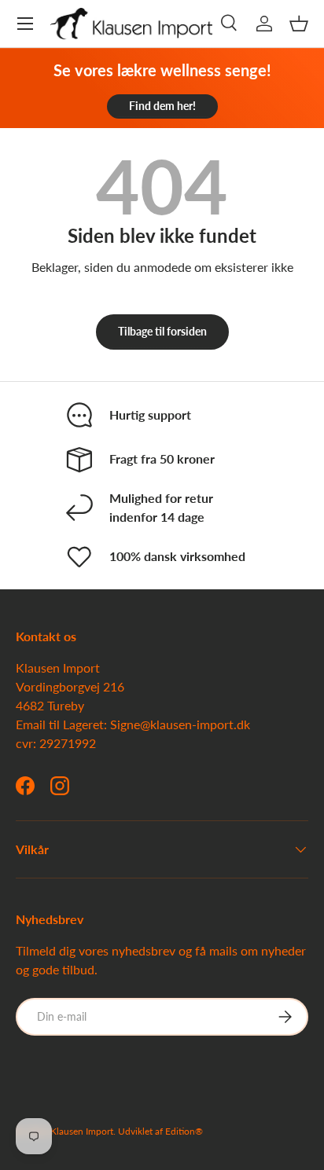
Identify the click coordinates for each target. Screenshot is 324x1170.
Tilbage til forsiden (162, 331)
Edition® (184, 1131)
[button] (299, 23)
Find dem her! (162, 105)
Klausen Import (81, 1131)
